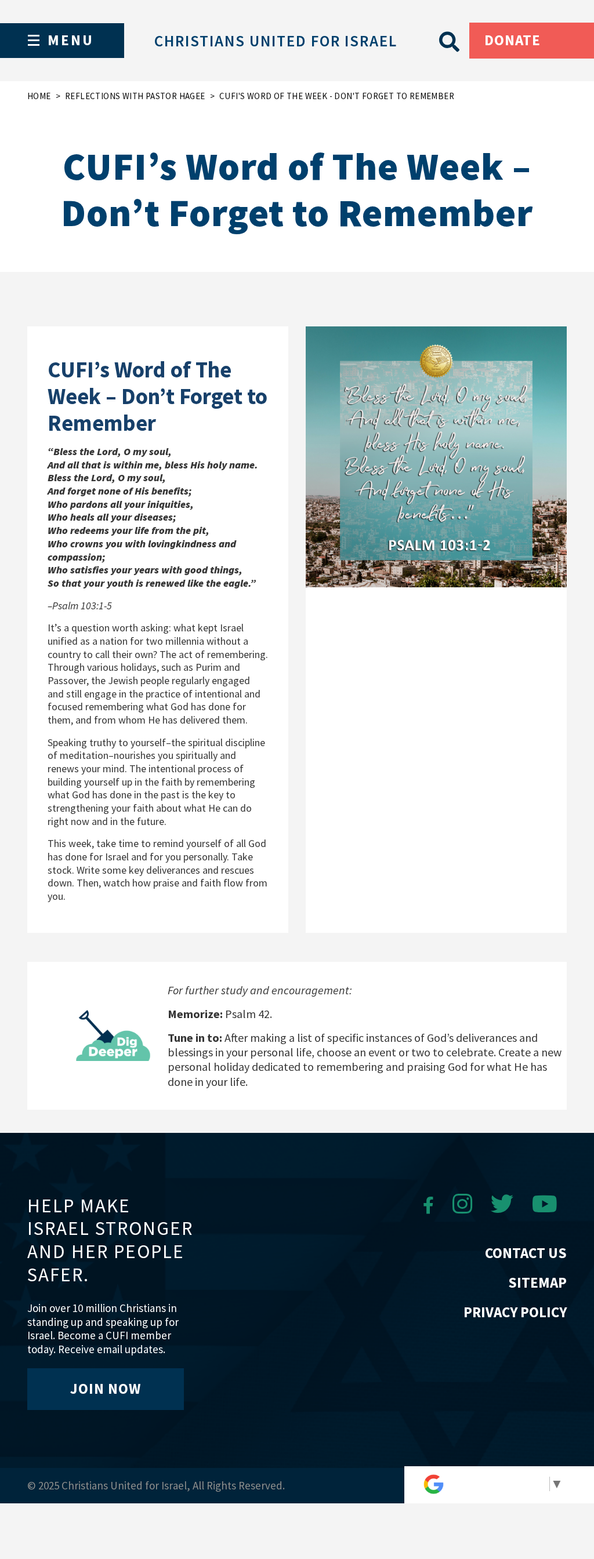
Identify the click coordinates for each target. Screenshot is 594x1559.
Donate (512, 40)
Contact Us (526, 1253)
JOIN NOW (105, 1388)
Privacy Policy (515, 1312)
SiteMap (537, 1282)
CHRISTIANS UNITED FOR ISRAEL (275, 40)
